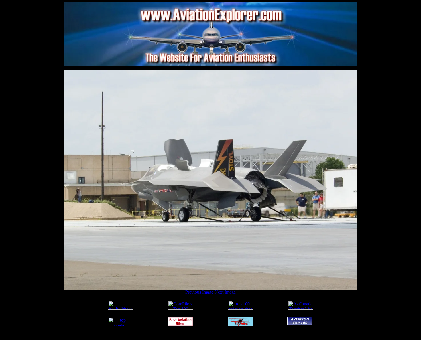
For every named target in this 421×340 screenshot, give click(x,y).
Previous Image (199, 292)
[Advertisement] (210, 68)
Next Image (225, 292)
